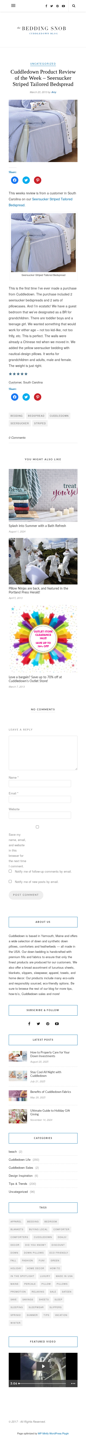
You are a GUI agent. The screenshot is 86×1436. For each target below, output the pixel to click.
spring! (16, 1315)
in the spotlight (22, 1276)
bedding (17, 415)
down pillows (34, 1252)
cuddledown (59, 415)
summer (32, 1315)
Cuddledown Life (20, 1159)
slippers (56, 1307)
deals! (62, 1237)
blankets (17, 1229)
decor (15, 1244)
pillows (62, 1283)
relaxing (38, 1291)
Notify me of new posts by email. (37, 881)
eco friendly (59, 1252)
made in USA (64, 1276)
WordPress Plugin (59, 1433)
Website (14, 809)
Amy (53, 92)
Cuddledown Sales (21, 1167)
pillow (46, 1283)
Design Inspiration (21, 1175)
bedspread (36, 415)
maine (15, 1283)
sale (53, 1291)
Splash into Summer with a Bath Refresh (37, 526)
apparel (16, 1221)
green (55, 1260)
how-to (55, 1268)
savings (27, 1299)
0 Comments (17, 437)
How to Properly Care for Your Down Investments (50, 1054)
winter (16, 1322)
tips (46, 1315)
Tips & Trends (18, 1183)
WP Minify (43, 1433)
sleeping (17, 1307)
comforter (61, 1229)
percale (30, 1283)
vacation (61, 1315)
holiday (16, 1268)
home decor (35, 1268)
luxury (45, 1276)
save (14, 1299)
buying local (38, 1229)
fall (13, 1260)
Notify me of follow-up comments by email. (43, 871)
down (14, 1252)
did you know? (35, 1244)
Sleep (58, 1299)
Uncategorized (43, 63)
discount (58, 1244)
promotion (18, 1291)
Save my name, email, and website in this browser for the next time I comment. (17, 850)
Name (14, 777)
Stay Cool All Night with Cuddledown (45, 1074)
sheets (44, 1299)
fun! (42, 1260)
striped (40, 423)
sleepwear (36, 1307)
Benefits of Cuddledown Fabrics (50, 1092)
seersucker (20, 423)
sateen (67, 1291)
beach (13, 1151)
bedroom (50, 1221)
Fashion (27, 1260)
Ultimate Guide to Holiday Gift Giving (50, 1112)
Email (13, 793)
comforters (19, 1237)
